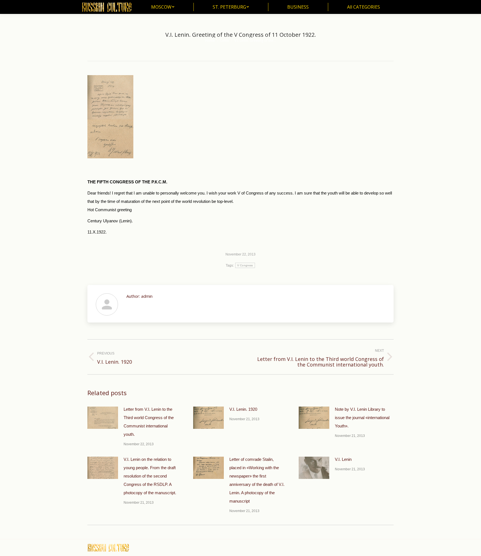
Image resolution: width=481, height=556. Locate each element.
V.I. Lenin (343, 459)
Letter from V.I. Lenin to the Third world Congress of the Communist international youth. (149, 422)
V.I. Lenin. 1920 (243, 409)
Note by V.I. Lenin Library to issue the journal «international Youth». (362, 417)
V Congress (245, 265)
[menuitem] (162, 7)
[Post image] (102, 418)
